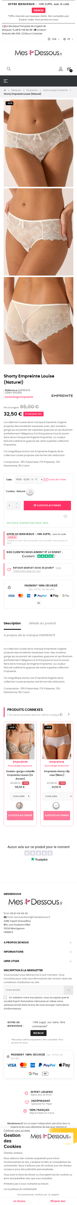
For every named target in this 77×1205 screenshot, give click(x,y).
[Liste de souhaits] (65, 516)
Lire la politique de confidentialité (20, 1189)
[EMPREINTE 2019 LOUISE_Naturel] (30, 491)
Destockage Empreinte (19, 397)
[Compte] (60, 68)
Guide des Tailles (55, 480)
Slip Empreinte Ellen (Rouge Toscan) (20, 773)
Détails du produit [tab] (42, 623)
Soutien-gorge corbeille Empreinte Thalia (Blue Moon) (57, 775)
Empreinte (20, 762)
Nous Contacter (33, 33)
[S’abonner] (68, 990)
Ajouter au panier (48, 505)
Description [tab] (12, 623)
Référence (11, 390)
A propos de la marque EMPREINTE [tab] (29, 635)
